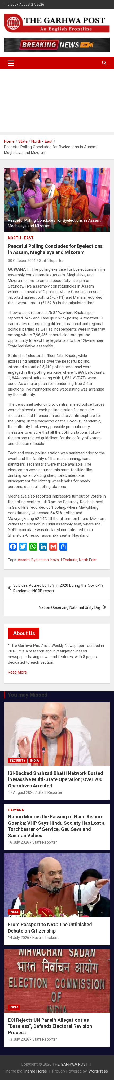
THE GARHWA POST (70, 1064)
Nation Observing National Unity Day (70, 607)
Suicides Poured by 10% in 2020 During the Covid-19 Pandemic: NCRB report (58, 588)
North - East (21, 238)
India (34, 760)
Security (17, 760)
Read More (17, 672)
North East (88, 560)
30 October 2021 (22, 260)
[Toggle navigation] (11, 63)
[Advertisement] (57, 102)
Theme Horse (35, 1071)
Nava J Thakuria (63, 560)
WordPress (98, 1071)
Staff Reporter (51, 260)
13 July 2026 (18, 1039)
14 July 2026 (18, 937)
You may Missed (27, 695)
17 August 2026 (21, 792)
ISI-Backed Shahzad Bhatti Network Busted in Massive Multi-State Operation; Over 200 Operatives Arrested (55, 779)
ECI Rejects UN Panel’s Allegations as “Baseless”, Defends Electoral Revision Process (50, 1026)
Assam (24, 560)
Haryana (16, 810)
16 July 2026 (18, 842)
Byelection (40, 560)
